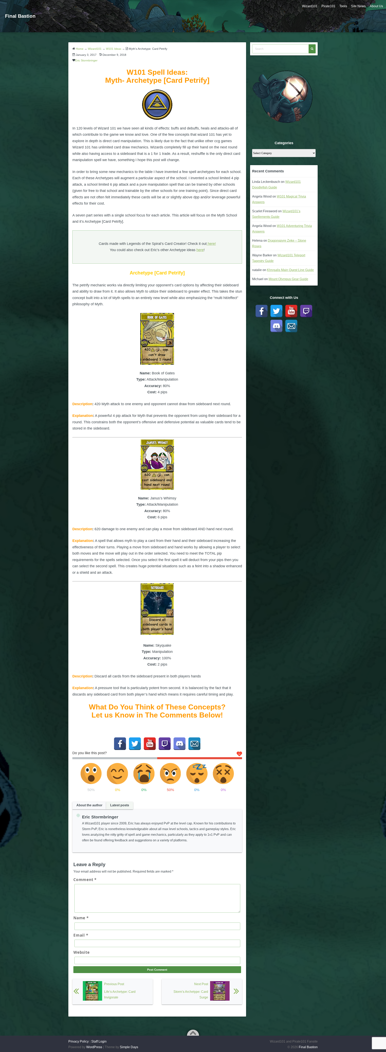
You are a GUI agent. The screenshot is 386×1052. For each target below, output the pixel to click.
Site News (358, 6)
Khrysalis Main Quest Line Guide (290, 270)
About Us (376, 6)
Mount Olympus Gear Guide (288, 279)
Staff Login (99, 1041)
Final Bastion (20, 16)
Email (80, 935)
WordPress (94, 1047)
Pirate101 (328, 6)
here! (211, 244)
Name (81, 917)
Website (81, 952)
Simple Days (129, 1047)
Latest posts (119, 805)
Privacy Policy (78, 1041)
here (200, 250)
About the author (89, 805)
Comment (84, 879)
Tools (343, 6)
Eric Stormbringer (86, 60)
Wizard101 (309, 6)
